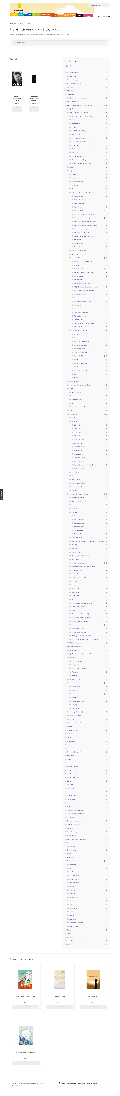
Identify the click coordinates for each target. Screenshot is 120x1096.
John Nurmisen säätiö (74, 752)
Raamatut (75, 672)
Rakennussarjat (79, 468)
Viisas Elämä (71, 937)
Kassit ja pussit (77, 545)
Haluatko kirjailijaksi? (86, 15)
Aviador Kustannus (73, 730)
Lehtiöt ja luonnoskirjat (79, 131)
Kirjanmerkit (76, 548)
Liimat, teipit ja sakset (79, 577)
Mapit (71, 87)
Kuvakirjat (75, 189)
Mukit (74, 403)
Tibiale (69, 854)
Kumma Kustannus (73, 763)
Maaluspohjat (76, 134)
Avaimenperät (76, 392)
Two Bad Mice (73, 926)
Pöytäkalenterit (79, 519)
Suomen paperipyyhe (76, 923)
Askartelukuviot (77, 120)
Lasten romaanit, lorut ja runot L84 (85, 218)
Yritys (19, 14)
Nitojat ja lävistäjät (78, 606)
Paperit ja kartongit (78, 145)
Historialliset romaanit (81, 341)
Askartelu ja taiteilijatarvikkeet (79, 112)
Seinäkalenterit (79, 527)
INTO (68, 748)
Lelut (73, 418)
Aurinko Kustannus (21, 5)
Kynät (74, 127)
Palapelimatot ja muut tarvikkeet (85, 465)
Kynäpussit (75, 559)
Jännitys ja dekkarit (80, 352)
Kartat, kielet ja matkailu (82, 283)
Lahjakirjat (75, 665)
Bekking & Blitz (74, 879)
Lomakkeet (75, 581)
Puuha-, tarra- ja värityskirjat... (84, 236)
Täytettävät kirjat (80, 316)
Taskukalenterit (79, 530)
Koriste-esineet (77, 399)
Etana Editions (71, 741)
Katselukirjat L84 (79, 200)
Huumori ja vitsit (79, 349)
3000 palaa (77, 436)
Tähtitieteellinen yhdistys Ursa (77, 839)
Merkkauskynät (74, 80)
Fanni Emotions (74, 883)
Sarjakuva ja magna (80, 370)
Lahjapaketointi (77, 570)
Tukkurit (69, 861)
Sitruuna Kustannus (73, 825)
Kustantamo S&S (72, 766)
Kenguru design (74, 897)
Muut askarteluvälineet (79, 141)
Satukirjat (77, 240)
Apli (70, 868)
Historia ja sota (79, 276)
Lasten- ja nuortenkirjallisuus (81, 192)
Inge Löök (72, 890)
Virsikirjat (75, 676)
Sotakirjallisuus (79, 378)
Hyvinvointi (78, 280)
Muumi (71, 410)
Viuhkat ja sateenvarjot (76, 643)
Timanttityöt (76, 490)
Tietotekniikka (79, 327)
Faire (68, 745)
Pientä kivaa (76, 479)
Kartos (69, 759)
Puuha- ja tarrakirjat (78, 701)
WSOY (69, 944)
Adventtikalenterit (78, 498)
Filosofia (77, 265)
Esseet (76, 334)
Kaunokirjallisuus (77, 182)
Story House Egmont (73, 832)
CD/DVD (74, 174)
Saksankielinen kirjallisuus (75, 814)
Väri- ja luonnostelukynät (80, 160)
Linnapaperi (73, 908)
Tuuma (69, 930)
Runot (76, 185)
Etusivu (12, 14)
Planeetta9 (70, 788)
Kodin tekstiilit (74, 381)
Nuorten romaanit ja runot (83, 229)
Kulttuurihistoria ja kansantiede (84, 290)
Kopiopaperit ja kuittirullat (80, 556)
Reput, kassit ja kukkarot (80, 407)
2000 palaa (77, 432)
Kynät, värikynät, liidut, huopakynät (83, 567)
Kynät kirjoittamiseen (79, 563)
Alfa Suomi (70, 94)
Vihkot (69, 933)
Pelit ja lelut (73, 414)
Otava (69, 781)
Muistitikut (75, 596)
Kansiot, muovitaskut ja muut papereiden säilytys (88, 541)
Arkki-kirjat (73, 657)
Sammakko (70, 817)
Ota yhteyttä (1, 494)
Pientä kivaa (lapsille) (79, 483)
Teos (68, 843)
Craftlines (70, 734)
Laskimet (75, 574)
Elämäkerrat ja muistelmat (83, 261)
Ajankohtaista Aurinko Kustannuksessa (81, 654)
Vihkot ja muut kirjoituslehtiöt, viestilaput (85, 639)
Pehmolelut (76, 472)
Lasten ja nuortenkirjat (76, 683)
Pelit (73, 476)
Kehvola (72, 894)
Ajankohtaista (74, 650)
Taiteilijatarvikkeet (78, 156)
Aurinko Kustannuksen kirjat (76, 647)
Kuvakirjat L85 (78, 211)
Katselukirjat (76, 178)
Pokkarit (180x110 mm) (79, 250)
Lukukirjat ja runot (78, 694)
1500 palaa (77, 428)
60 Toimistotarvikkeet (74, 83)
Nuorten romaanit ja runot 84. (84, 232)
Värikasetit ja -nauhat (79, 632)
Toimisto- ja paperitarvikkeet (78, 494)
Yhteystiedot (36, 14)
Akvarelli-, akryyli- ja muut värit (82, 116)
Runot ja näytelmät (80, 363)
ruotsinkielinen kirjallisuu (75, 810)
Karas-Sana (70, 755)
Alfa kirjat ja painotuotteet (78, 98)
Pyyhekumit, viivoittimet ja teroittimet (84, 614)
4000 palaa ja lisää (80, 439)
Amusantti (72, 864)
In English (28, 14)
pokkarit (70, 792)
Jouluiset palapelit (80, 458)
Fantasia (77, 338)
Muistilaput (75, 592)
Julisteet (75, 508)
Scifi (75, 374)
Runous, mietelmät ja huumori (79, 712)
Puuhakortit (71, 799)
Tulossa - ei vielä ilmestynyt (78, 723)
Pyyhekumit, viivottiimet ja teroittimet (84, 617)
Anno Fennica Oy (72, 102)
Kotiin (71, 389)
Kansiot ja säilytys (78, 538)
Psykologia (77, 305)
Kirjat (71, 171)
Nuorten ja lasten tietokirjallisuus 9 (85, 225)
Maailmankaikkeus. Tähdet (82, 301)
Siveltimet (75, 152)
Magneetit (75, 585)
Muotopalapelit (79, 461)
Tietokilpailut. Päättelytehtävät (84, 323)
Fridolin (71, 886)
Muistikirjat (75, 588)
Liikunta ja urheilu (80, 294)
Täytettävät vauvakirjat (81, 247)
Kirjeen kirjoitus (77, 552)
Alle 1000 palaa (79, 447)
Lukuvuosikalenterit (80, 516)
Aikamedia (70, 91)
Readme (69, 803)
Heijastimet (76, 396)
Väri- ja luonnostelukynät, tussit (82, 163)
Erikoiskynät (73, 76)
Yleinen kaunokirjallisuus (80, 330)
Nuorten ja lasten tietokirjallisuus (85, 221)
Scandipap (72, 919)
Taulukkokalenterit (80, 534)
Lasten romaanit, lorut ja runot (84, 214)
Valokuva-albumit (77, 628)
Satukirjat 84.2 (79, 243)
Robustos (70, 806)
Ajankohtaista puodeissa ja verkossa (81, 109)
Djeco (69, 737)
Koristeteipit (76, 123)
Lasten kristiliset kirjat (79, 668)
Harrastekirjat (79, 269)
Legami (71, 904)
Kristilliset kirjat (79, 203)
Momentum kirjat (72, 777)
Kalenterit (75, 512)
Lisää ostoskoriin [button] (17, 109)
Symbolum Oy (71, 835)
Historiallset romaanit (81, 345)
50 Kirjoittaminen (72, 72)
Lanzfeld (72, 901)
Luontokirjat (78, 298)
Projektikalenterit (80, 523)
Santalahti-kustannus (74, 821)
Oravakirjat (73, 846)
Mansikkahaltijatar (78, 697)
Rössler (71, 915)
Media (77, 14)
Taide (76, 309)
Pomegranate (71, 795)
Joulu (71, 167)
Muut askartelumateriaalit (80, 138)
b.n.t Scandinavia (74, 875)
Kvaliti (69, 770)
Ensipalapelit (78, 454)
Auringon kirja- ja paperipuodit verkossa (64, 15)
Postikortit (75, 610)
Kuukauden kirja (74, 679)
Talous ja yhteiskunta (81, 312)
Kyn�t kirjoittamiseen (74, 774)
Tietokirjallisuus (77, 258)
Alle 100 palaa (78, 443)
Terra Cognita (71, 850)
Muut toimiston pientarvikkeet (82, 603)
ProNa (71, 912)
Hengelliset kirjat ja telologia (83, 272)
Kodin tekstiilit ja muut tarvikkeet (80, 385)
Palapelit (75, 421)
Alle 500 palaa (78, 450)
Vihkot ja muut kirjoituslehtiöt (82, 636)
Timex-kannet (71, 857)
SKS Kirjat (70, 828)
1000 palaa (77, 425)
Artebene (72, 872)
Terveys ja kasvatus (80, 320)
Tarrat (74, 625)
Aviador (69, 726)
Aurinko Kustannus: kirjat (48, 14)
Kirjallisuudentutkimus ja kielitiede (85, 287)
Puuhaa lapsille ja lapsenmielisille (83, 149)
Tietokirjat (75, 708)
